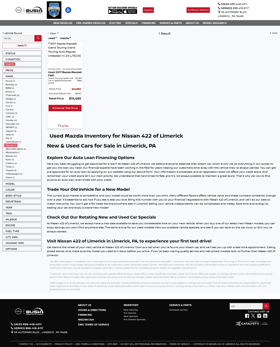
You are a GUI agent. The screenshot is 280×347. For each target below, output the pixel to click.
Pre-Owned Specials (135, 319)
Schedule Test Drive (65, 108)
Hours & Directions (92, 310)
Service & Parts (180, 305)
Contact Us (26, 344)
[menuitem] (23, 64)
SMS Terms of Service (93, 324)
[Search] (38, 38)
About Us (84, 305)
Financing (85, 314)
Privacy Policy (64, 344)
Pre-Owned (130, 313)
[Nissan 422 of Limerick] (28, 10)
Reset (21, 45)
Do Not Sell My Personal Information (143, 344)
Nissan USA (86, 319)
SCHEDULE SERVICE (198, 10)
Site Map (112, 344)
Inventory (131, 305)
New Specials (131, 316)
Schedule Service (178, 309)
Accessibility (44, 344)
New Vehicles (131, 309)
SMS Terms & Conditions (90, 344)
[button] (68, 10)
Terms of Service (179, 344)
